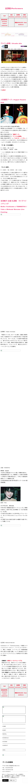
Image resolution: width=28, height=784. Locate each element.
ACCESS (4, 741)
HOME (4, 726)
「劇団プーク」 (16, 134)
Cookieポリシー (14, 777)
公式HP (4, 90)
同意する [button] (5, 780)
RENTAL (4, 734)
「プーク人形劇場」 (17, 136)
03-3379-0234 (9, 767)
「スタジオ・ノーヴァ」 (19, 138)
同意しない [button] (12, 780)
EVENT (4, 730)
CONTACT (5, 745)
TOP (4, 16)
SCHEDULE (5, 737)
